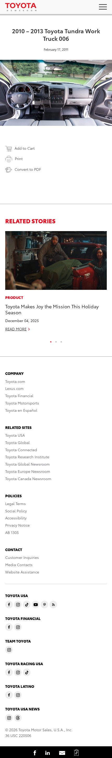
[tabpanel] (56, 283)
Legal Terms (15, 503)
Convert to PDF (28, 169)
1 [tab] (50, 340)
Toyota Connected (21, 449)
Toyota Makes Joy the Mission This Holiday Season (52, 309)
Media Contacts (19, 564)
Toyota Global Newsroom (27, 464)
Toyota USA (15, 435)
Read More (16, 328)
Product (14, 297)
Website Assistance (22, 571)
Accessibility (16, 517)
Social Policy (16, 510)
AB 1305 (12, 532)
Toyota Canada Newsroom (28, 478)
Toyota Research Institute (27, 456)
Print (19, 158)
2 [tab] (56, 340)
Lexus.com (14, 388)
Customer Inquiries (22, 557)
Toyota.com (15, 381)
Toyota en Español (21, 410)
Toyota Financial (19, 395)
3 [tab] (61, 340)
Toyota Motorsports (22, 403)
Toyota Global (17, 442)
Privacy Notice (17, 525)
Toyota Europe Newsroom (27, 471)
